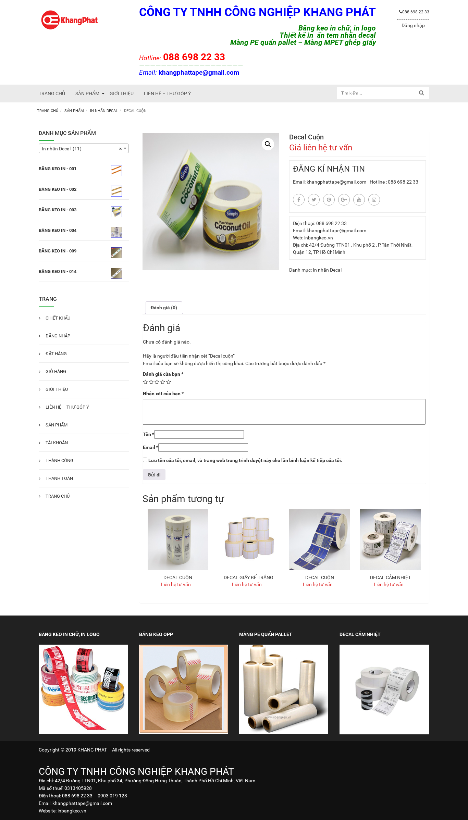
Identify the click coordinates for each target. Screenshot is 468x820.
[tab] (164, 307)
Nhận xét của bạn (163, 393)
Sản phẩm (74, 111)
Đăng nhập (413, 25)
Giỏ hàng (56, 371)
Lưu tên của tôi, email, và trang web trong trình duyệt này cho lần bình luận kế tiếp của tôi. (245, 460)
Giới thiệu (57, 389)
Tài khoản (57, 442)
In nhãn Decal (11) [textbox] (82, 148)
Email (150, 447)
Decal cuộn (177, 577)
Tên (148, 434)
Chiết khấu (58, 318)
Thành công (59, 460)
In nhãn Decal (104, 111)
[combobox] (84, 148)
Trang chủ (47, 111)
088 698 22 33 (415, 12)
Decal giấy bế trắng (248, 577)
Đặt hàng (56, 353)
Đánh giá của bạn (163, 374)
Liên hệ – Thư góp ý (67, 407)
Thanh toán (59, 478)
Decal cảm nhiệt (390, 577)
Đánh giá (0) (164, 307)
